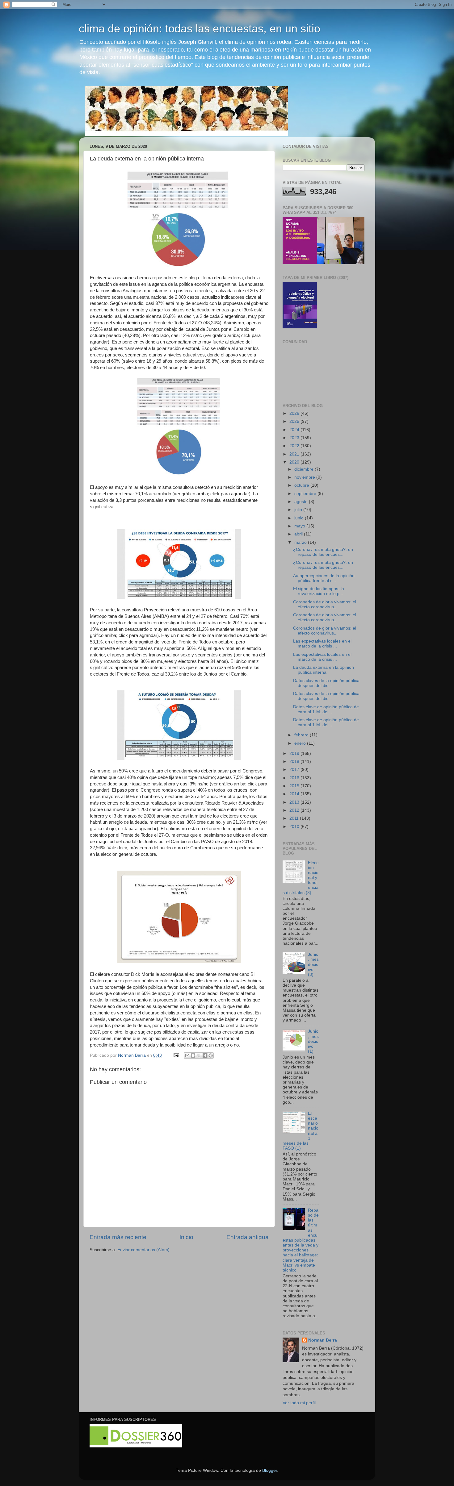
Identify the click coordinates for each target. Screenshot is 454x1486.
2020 (295, 462)
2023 (295, 437)
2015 (295, 786)
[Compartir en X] (199, 1055)
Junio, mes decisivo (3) (313, 964)
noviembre (305, 477)
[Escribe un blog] (193, 1055)
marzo (301, 542)
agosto (301, 501)
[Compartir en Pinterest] (211, 1055)
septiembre (305, 493)
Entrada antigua (247, 1237)
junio (299, 518)
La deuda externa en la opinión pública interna (323, 670)
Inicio (186, 1237)
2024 (295, 429)
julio (298, 509)
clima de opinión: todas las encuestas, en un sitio (199, 28)
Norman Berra (322, 1340)
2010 (295, 826)
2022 (295, 445)
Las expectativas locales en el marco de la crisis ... (322, 643)
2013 (295, 802)
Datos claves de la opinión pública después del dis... (326, 683)
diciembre (304, 469)
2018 (295, 761)
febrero (302, 735)
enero (300, 743)
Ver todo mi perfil (299, 1403)
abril (299, 534)
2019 (295, 753)
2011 (294, 818)
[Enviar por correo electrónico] (187, 1055)
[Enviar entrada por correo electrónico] (175, 1055)
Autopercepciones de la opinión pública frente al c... (324, 578)
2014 (295, 794)
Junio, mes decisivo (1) (313, 1041)
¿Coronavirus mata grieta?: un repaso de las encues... (323, 552)
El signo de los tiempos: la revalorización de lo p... (318, 591)
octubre (302, 485)
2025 (295, 421)
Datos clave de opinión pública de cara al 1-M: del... (326, 709)
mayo (300, 526)
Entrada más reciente (118, 1237)
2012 (295, 810)
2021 (295, 454)
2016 (295, 778)
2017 (295, 769)
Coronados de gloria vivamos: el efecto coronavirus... (324, 604)
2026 (295, 413)
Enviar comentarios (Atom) (143, 1249)
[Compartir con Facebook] (205, 1055)
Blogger (269, 1470)
